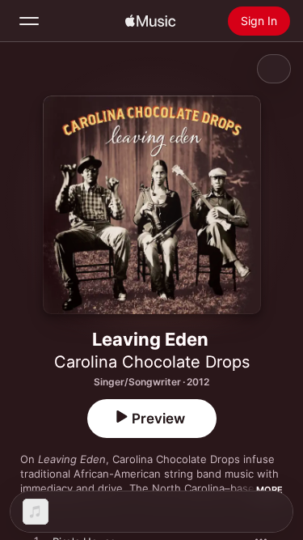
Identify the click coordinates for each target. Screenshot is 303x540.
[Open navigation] (29, 21)
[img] (150, 21)
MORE (269, 489)
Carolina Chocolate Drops (152, 362)
